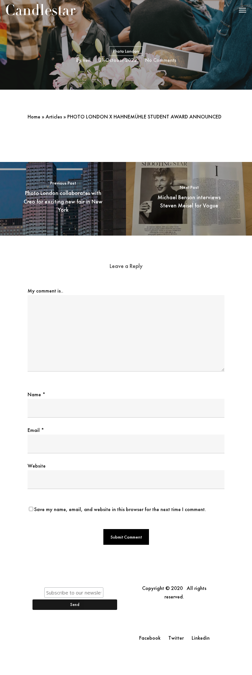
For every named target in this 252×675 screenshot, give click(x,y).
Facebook (149, 637)
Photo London (126, 51)
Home (34, 116)
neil (87, 60)
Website (37, 465)
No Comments (160, 60)
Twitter (176, 637)
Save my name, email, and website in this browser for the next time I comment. (120, 509)
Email (36, 430)
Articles (54, 116)
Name (36, 394)
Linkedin (201, 637)
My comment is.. (45, 290)
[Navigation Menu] (242, 10)
